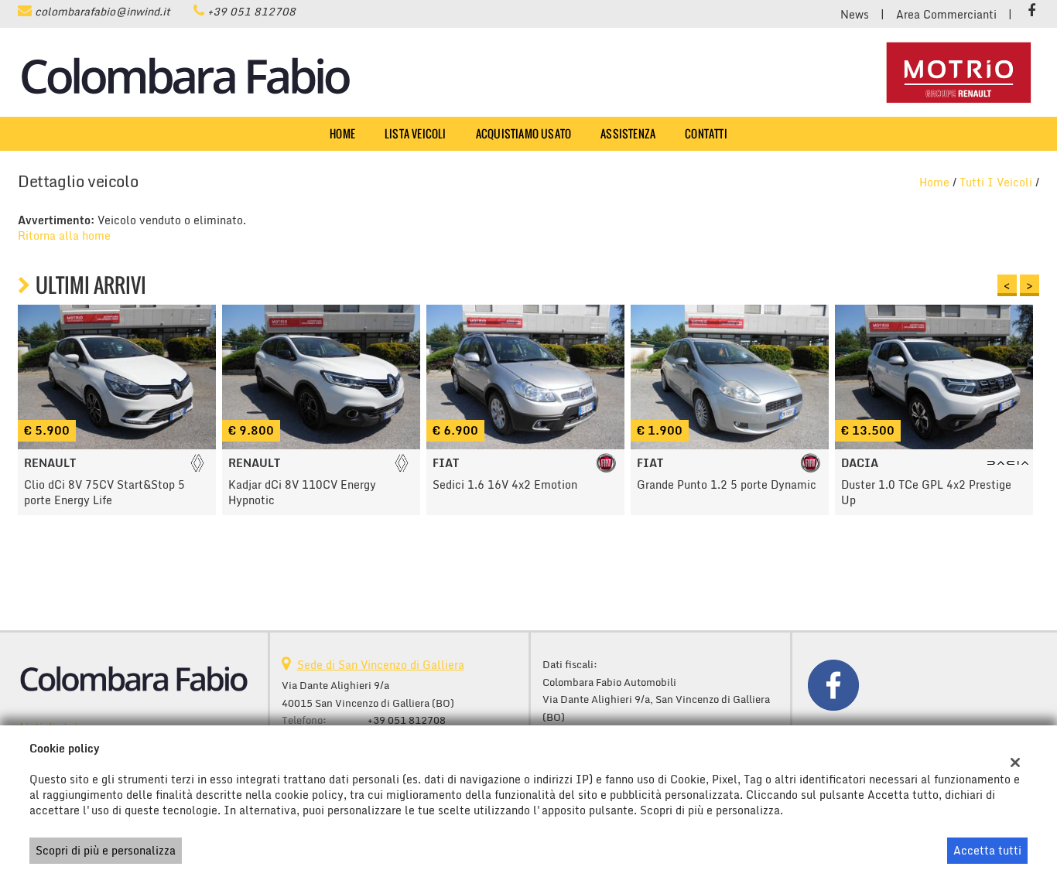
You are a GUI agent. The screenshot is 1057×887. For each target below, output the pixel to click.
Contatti (706, 133)
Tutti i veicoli (996, 182)
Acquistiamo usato (523, 133)
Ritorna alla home (64, 235)
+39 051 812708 (251, 11)
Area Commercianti (946, 14)
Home (342, 133)
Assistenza (627, 133)
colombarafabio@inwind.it (102, 11)
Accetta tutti (987, 850)
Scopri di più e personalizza (106, 850)
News (854, 14)
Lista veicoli (415, 133)
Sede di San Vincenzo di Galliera (380, 665)
